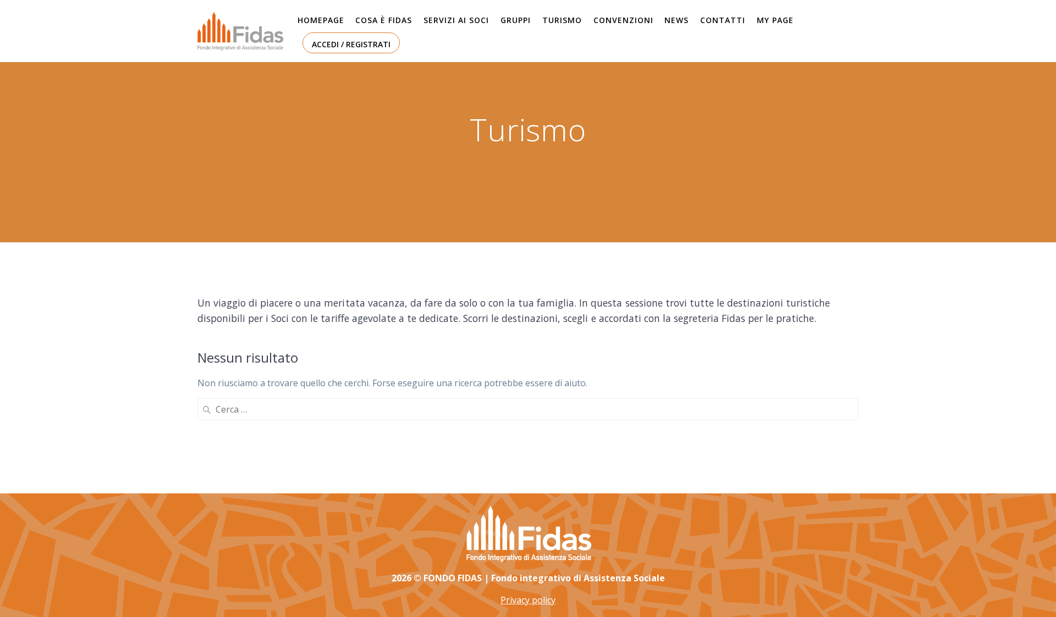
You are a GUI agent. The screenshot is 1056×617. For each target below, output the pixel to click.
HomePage (321, 20)
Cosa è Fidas (383, 20)
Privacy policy (528, 600)
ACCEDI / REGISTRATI (351, 44)
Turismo (562, 20)
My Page (775, 20)
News (676, 20)
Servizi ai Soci (456, 20)
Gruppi (516, 20)
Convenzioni (623, 20)
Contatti (722, 20)
